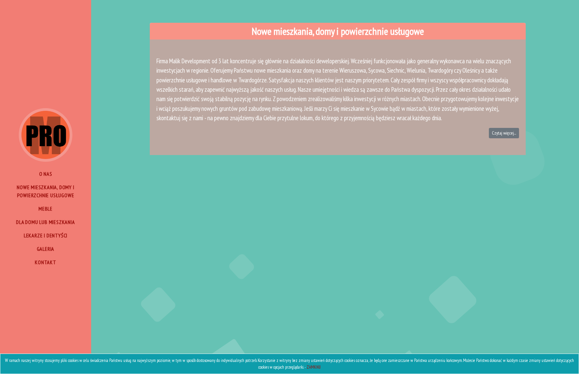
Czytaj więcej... (504, 133)
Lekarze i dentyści (45, 235)
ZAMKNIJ (314, 367)
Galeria (46, 248)
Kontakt (45, 262)
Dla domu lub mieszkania (45, 222)
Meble (46, 208)
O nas (45, 173)
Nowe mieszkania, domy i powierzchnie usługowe (45, 191)
